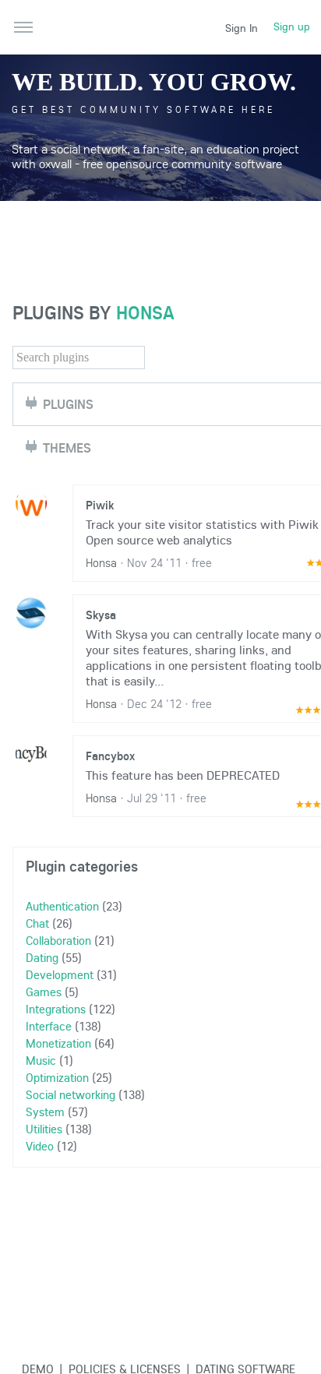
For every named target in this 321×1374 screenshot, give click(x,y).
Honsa (145, 312)
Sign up (291, 26)
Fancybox (110, 755)
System (45, 1111)
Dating (42, 957)
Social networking (70, 1094)
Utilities (44, 1128)
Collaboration (58, 940)
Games (44, 991)
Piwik (100, 505)
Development (59, 974)
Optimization (57, 1077)
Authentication (62, 906)
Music (41, 1060)
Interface (49, 1026)
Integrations (56, 1008)
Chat (37, 923)
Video (40, 1146)
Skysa (101, 614)
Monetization (58, 1043)
